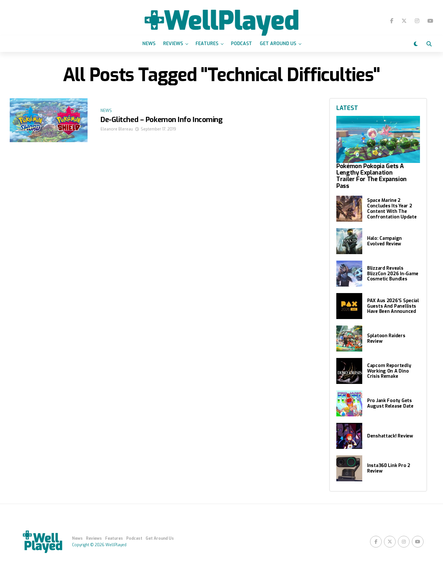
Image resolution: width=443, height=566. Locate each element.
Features (207, 44)
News (148, 44)
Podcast (241, 44)
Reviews (173, 44)
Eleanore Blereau (117, 129)
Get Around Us (278, 44)
